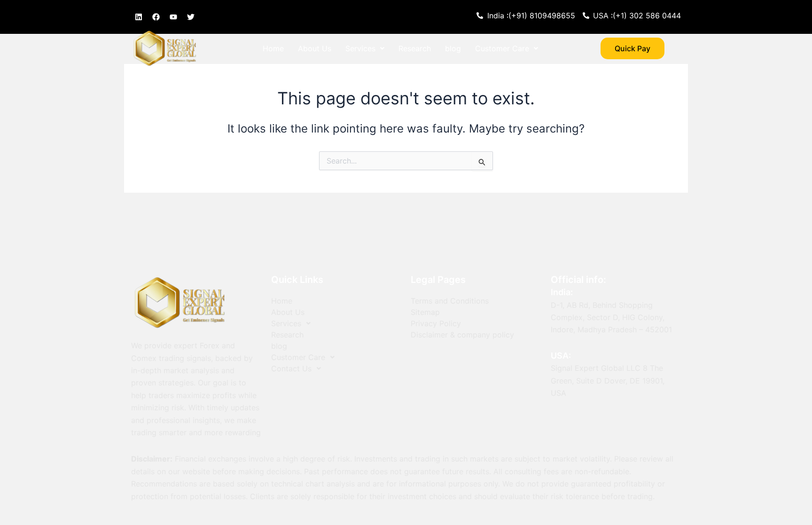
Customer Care (502, 48)
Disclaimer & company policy (462, 334)
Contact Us (283, 70)
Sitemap (425, 312)
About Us (314, 48)
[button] (364, 48)
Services (360, 48)
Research (414, 48)
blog (453, 48)
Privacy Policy (436, 323)
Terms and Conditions (450, 301)
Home (273, 48)
